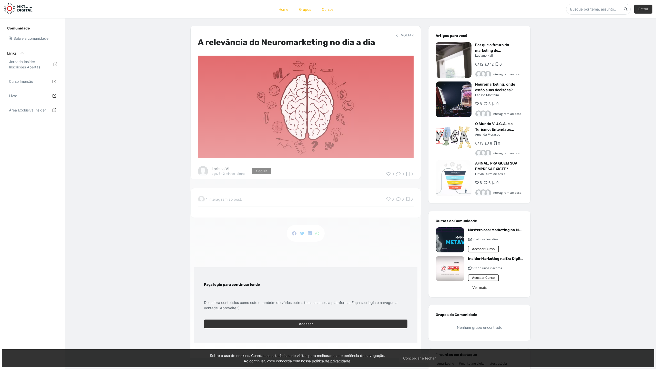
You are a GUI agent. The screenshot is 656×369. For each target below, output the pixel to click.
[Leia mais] (453, 60)
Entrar (643, 9)
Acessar (306, 324)
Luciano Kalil (484, 55)
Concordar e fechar (419, 358)
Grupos (305, 9)
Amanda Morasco (487, 134)
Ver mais (479, 287)
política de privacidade (331, 361)
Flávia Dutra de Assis (490, 174)
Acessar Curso (483, 249)
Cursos (327, 9)
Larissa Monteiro (487, 95)
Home (283, 9)
